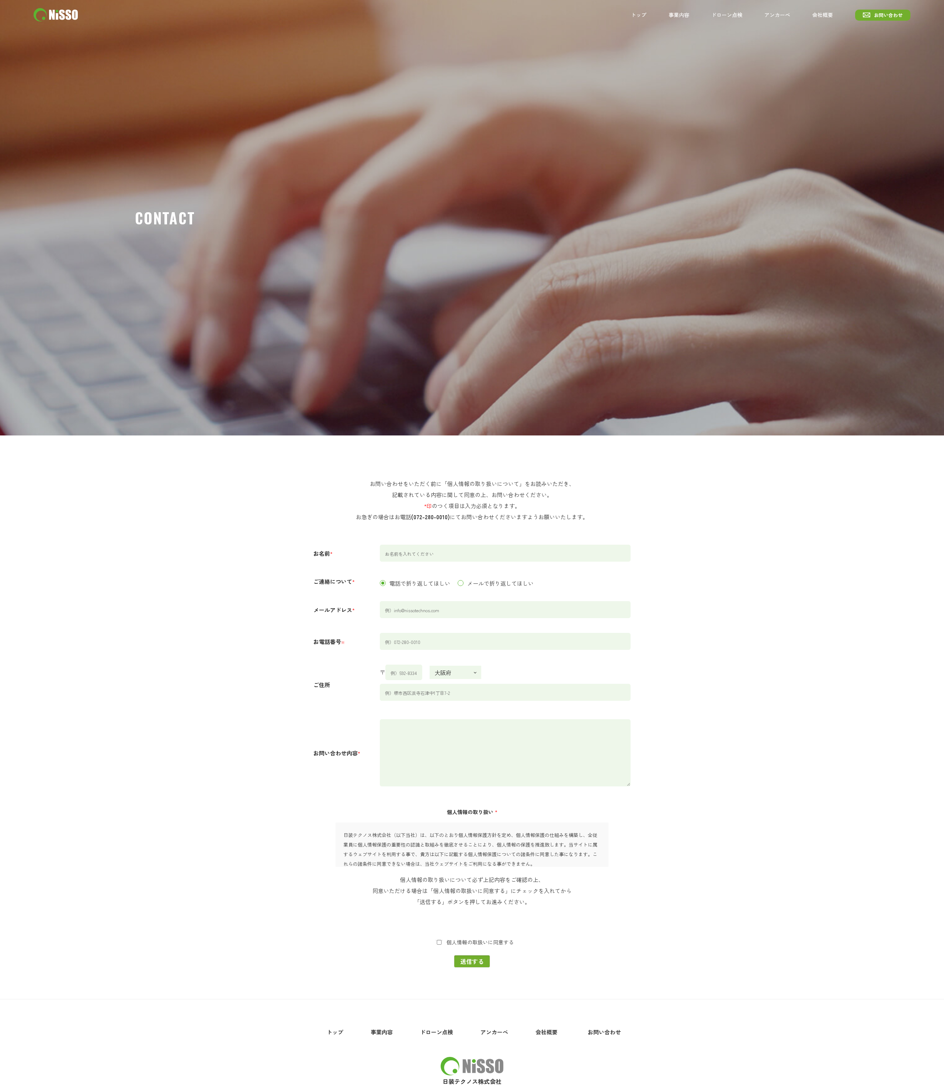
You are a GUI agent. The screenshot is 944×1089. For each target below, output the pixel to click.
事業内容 (679, 14)
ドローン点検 (726, 14)
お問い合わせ (888, 14)
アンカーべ (777, 14)
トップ (638, 14)
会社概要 (822, 14)
